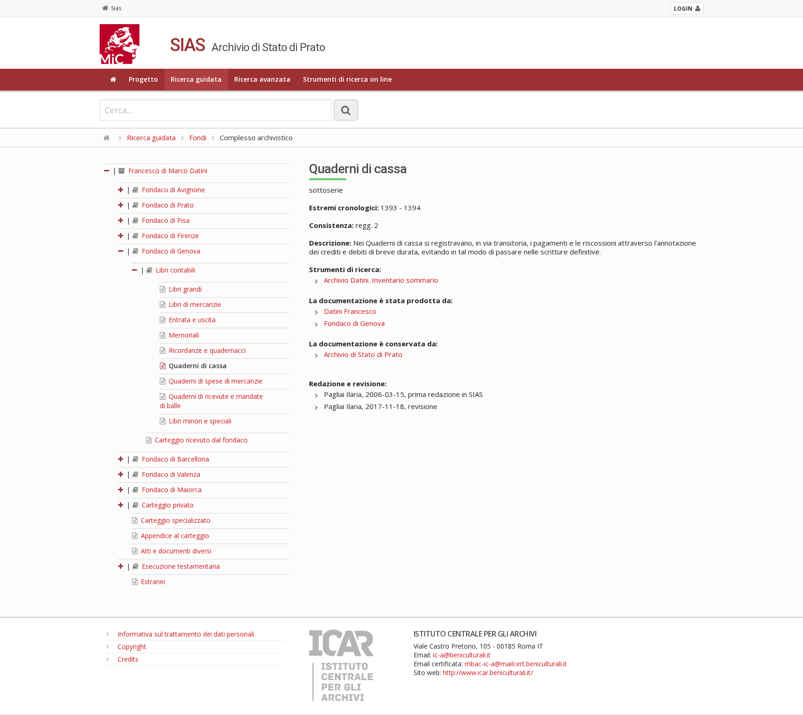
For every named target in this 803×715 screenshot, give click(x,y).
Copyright (131, 646)
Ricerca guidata (196, 79)
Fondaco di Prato (167, 205)
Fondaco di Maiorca (171, 489)
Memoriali (183, 335)
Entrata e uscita (191, 319)
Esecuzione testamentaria (180, 566)
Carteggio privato (167, 504)
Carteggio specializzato (175, 520)
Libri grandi (184, 289)
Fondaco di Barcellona (174, 459)
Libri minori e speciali (199, 420)
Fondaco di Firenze (169, 235)
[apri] (121, 189)
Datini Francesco (350, 311)
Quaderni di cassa (197, 365)
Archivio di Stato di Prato (363, 354)
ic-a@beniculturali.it (462, 654)
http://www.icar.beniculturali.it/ (488, 672)
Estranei (152, 581)
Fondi (197, 137)
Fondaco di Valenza (170, 474)
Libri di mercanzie (194, 304)
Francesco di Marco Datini (166, 170)
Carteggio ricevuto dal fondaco (200, 440)
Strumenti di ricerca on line (347, 79)
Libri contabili (174, 270)
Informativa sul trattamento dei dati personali (185, 634)
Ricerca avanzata (262, 79)
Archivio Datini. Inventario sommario (381, 280)
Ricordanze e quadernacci (206, 350)
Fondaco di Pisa (165, 220)
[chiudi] (121, 251)
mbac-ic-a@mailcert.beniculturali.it (516, 663)
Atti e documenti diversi (175, 550)
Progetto (143, 79)
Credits (127, 659)
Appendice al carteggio (174, 535)
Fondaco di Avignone (172, 189)
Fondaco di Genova (170, 251)
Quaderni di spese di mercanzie (215, 381)
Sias (116, 8)
